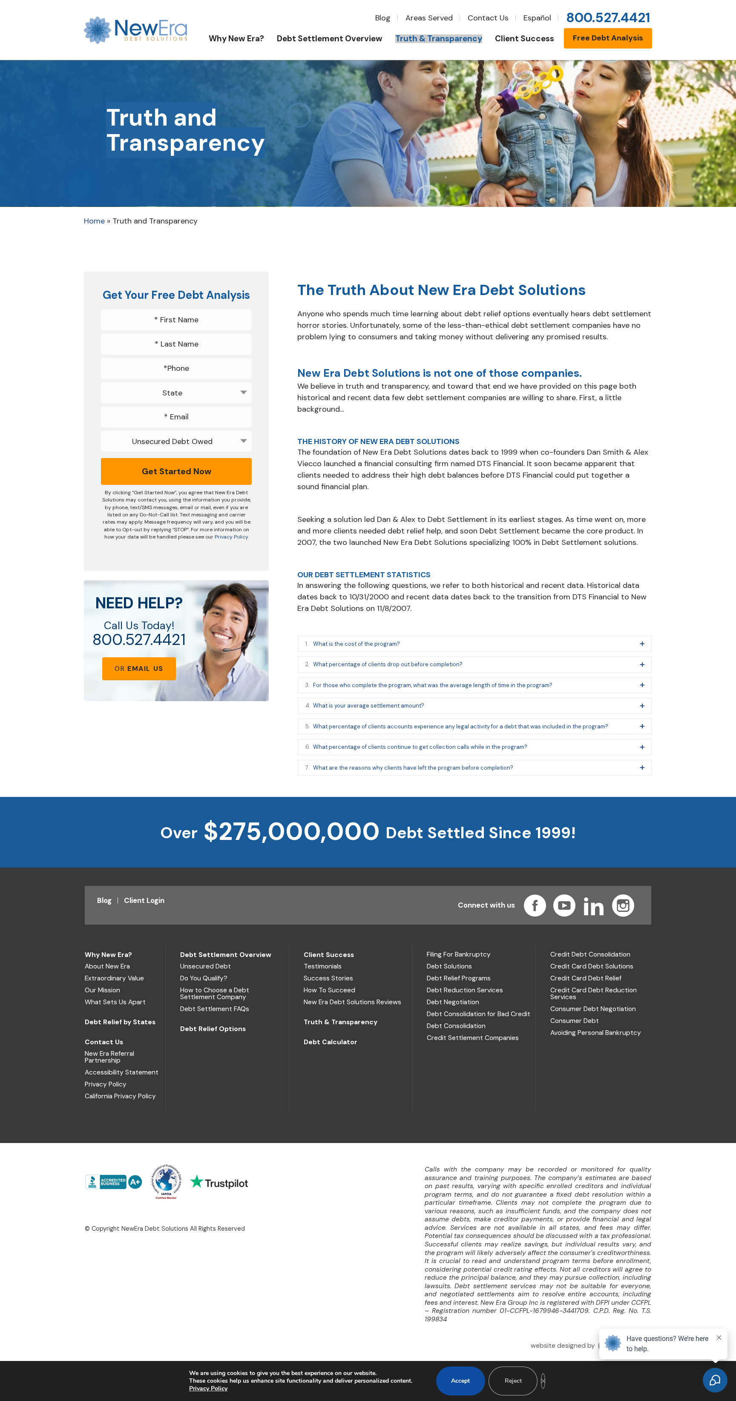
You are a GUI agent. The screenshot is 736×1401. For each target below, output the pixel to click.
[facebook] (535, 905)
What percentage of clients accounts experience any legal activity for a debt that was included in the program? (460, 726)
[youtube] (564, 905)
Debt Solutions (449, 966)
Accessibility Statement (121, 1072)
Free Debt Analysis (608, 38)
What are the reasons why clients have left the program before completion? (413, 767)
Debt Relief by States (120, 1022)
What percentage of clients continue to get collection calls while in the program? (420, 747)
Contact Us (488, 18)
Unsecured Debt (205, 966)
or (139, 668)
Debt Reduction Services (465, 990)
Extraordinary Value (114, 978)
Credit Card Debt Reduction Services (593, 993)
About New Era (107, 966)
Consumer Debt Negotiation (593, 1009)
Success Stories (328, 978)
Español (537, 18)
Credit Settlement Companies (473, 1038)
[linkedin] (594, 905)
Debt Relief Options (213, 1029)
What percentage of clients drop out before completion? (388, 664)
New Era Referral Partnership (109, 1057)
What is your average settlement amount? (368, 705)
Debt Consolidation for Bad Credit (478, 1014)
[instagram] (623, 905)
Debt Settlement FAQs (214, 1009)
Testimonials (323, 966)
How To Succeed (329, 990)
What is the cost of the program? (356, 643)
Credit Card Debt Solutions (591, 966)
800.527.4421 (139, 639)
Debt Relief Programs (459, 978)
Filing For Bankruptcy (459, 954)
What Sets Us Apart (115, 1002)
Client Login (144, 900)
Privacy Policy (105, 1084)
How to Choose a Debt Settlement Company (214, 993)
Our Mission (102, 990)
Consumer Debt (574, 1021)
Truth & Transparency (340, 1022)
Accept (460, 1381)
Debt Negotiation (453, 1002)
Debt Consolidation (456, 1026)
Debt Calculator (330, 1042)
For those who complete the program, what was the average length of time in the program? (432, 685)
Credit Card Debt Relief (585, 978)
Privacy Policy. (232, 536)
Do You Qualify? (203, 978)
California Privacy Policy (120, 1096)
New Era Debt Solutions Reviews (352, 1002)
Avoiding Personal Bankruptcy (595, 1033)
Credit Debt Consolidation (590, 954)
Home (94, 221)
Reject (513, 1381)
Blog (383, 18)
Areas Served (429, 18)
